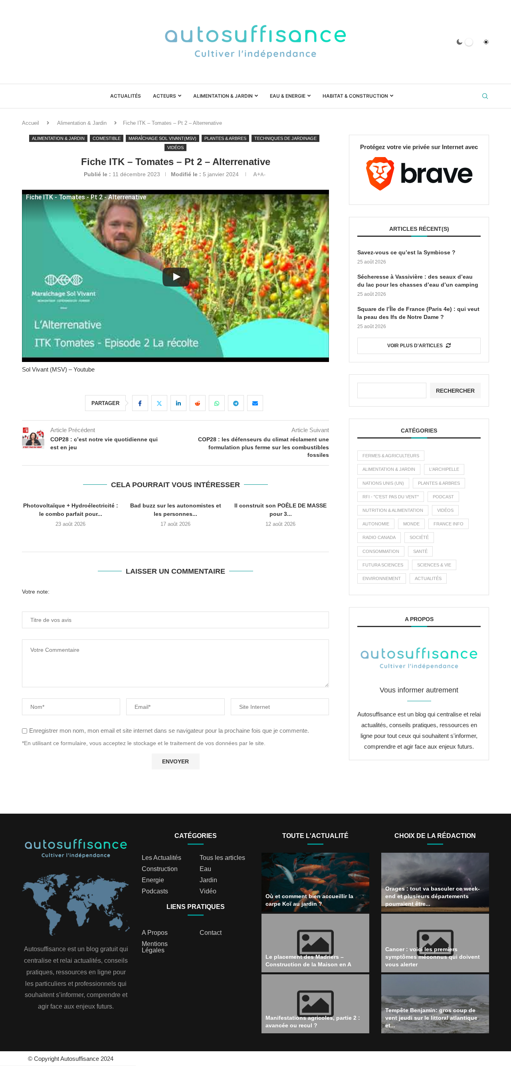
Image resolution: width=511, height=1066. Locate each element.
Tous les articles (222, 858)
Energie (153, 880)
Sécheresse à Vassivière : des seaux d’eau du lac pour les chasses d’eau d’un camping (417, 280)
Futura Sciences (382, 565)
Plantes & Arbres (439, 483)
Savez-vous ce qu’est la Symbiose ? (406, 252)
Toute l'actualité (315, 835)
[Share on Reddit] (198, 403)
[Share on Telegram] (236, 403)
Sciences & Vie (434, 565)
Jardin (208, 880)
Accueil (30, 123)
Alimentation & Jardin (223, 96)
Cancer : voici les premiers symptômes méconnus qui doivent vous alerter (432, 957)
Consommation (380, 551)
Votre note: (36, 591)
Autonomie (375, 523)
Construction (160, 869)
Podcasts (155, 891)
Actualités (125, 96)
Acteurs (164, 96)
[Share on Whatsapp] (217, 403)
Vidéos (445, 510)
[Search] (485, 96)
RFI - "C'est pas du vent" (390, 496)
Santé (420, 551)
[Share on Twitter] (159, 403)
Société (419, 537)
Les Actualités (161, 858)
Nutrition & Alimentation (392, 510)
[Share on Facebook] (140, 403)
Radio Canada (379, 537)
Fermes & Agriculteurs (390, 455)
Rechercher (455, 390)
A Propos (155, 933)
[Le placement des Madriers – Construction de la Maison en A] (315, 943)
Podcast (443, 496)
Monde (411, 523)
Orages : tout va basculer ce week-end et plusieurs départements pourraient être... (432, 896)
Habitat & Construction (355, 96)
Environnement (381, 578)
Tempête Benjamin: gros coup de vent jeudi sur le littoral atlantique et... (431, 1018)
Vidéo (208, 891)
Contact (211, 933)
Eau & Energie (287, 96)
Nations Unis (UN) (383, 483)
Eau (205, 869)
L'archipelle (444, 469)
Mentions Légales (155, 947)
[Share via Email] (255, 403)
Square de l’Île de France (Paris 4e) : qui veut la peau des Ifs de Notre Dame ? (418, 313)
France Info (448, 523)
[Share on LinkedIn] (178, 403)
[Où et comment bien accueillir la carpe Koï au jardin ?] (315, 882)
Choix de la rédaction (435, 835)
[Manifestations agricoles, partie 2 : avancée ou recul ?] (315, 1003)
